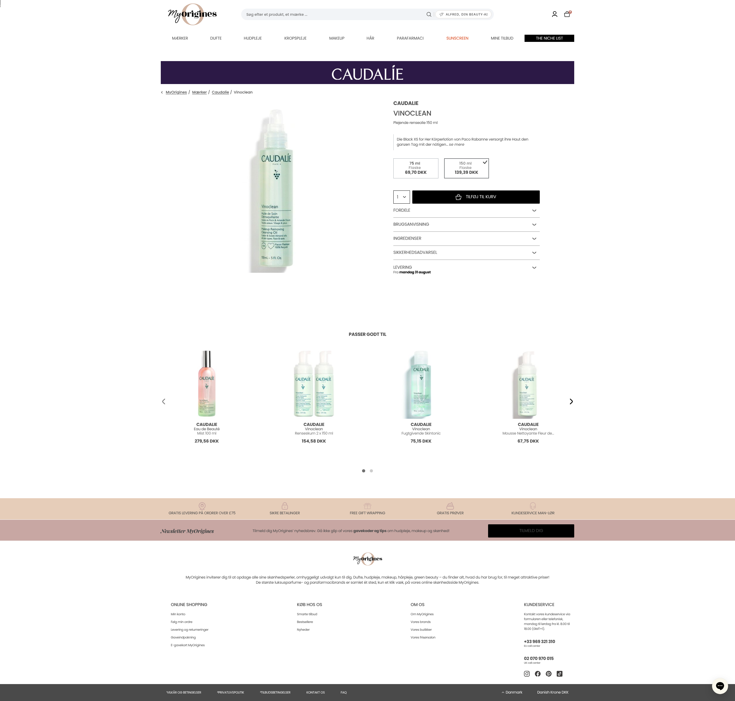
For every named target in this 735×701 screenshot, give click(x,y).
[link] (555, 14)
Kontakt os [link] (315, 692)
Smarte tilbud (307, 614)
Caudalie (220, 92)
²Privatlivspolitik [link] (230, 692)
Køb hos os (309, 605)
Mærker (180, 38)
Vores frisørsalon (423, 637)
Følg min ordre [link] (181, 622)
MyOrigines (176, 92)
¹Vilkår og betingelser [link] (184, 692)
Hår (370, 38)
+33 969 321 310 (539, 642)
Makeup (337, 38)
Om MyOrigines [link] (422, 614)
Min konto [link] (178, 614)
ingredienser (407, 238)
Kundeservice (539, 605)
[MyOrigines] (192, 14)
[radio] (415, 168)
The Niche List (549, 38)
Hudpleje (253, 38)
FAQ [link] (344, 692)
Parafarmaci (410, 38)
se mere (456, 144)
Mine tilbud (502, 38)
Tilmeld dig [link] (531, 531)
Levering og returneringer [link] (189, 629)
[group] (280, 187)
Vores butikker (421, 629)
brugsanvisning (411, 224)
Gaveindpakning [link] (183, 637)
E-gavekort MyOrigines (188, 645)
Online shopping (189, 605)
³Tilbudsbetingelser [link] (275, 692)
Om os (417, 605)
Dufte (216, 38)
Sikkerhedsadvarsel (415, 253)
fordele (401, 210)
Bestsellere (305, 622)
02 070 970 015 (539, 659)
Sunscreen (457, 38)
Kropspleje (295, 38)
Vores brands (421, 622)
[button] (164, 401)
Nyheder (303, 629)
